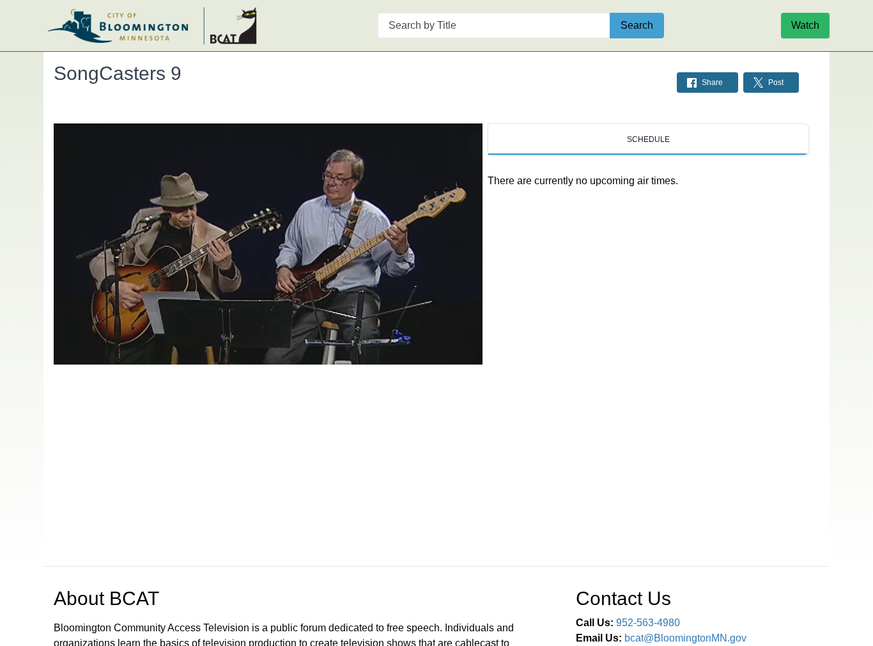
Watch (805, 25)
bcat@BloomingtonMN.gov (685, 638)
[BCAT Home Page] (152, 25)
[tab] (648, 139)
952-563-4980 (648, 622)
